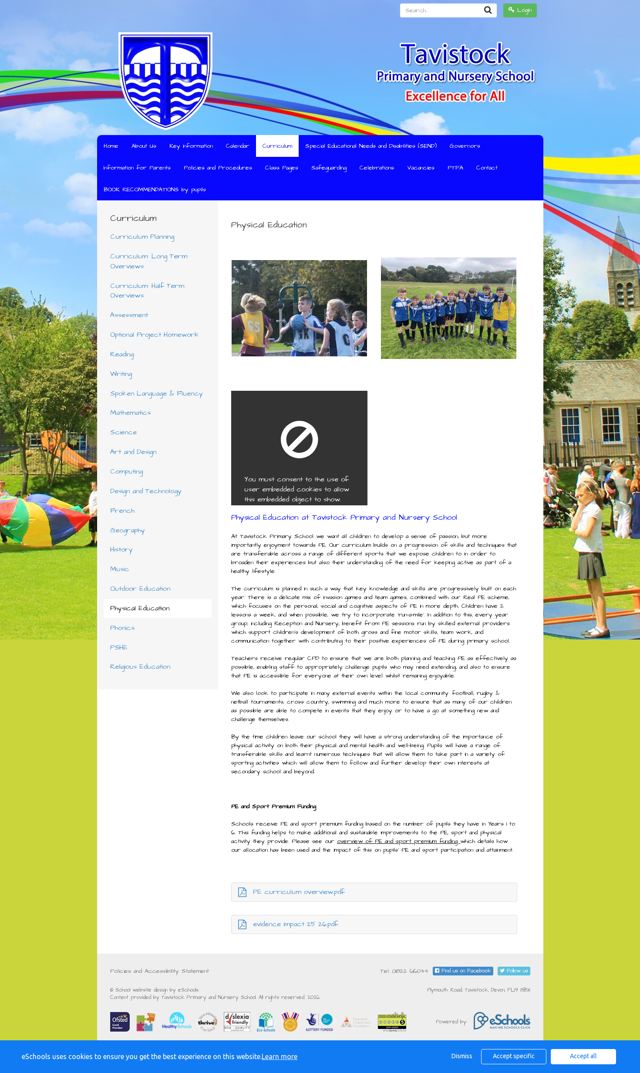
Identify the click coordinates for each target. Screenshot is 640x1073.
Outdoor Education (140, 588)
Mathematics (130, 412)
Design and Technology (146, 491)
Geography (127, 530)
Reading (122, 354)
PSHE (119, 647)
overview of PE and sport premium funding (398, 841)
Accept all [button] (583, 1056)
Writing (121, 374)
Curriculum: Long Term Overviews (148, 261)
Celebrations (377, 167)
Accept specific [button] (514, 1056)
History (121, 549)
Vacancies (421, 167)
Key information (191, 146)
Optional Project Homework (154, 334)
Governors (465, 146)
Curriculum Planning (142, 236)
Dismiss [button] (461, 1056)
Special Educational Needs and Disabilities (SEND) (371, 146)
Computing (126, 471)
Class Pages (281, 167)
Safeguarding (329, 167)
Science (123, 432)
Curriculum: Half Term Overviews (147, 291)
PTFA (455, 167)
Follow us (516, 971)
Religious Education (140, 666)
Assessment (129, 315)
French (122, 510)
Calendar (237, 146)
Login (523, 10)
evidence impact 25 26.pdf (295, 924)
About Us (143, 146)
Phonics (122, 628)
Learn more (279, 1056)
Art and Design (133, 452)
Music (119, 569)
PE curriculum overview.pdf (299, 892)
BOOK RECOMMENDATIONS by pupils (155, 189)
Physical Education (139, 608)
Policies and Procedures (218, 167)
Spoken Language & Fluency (156, 393)
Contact (487, 167)
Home (111, 146)
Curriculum (277, 146)
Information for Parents (137, 167)
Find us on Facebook (465, 971)
